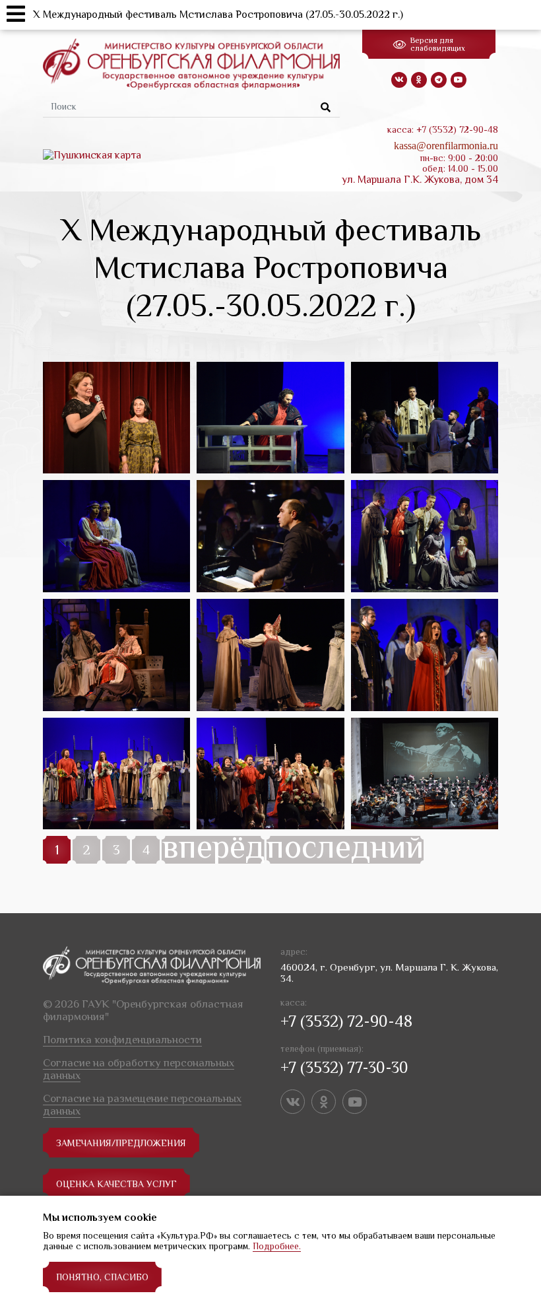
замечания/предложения (121, 1143)
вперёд (213, 850)
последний (345, 850)
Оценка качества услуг (116, 1184)
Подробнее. (277, 1246)
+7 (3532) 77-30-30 (344, 1067)
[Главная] (191, 63)
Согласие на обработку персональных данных (138, 1069)
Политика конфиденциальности (122, 1039)
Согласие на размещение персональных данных (142, 1104)
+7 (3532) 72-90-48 (346, 1021)
